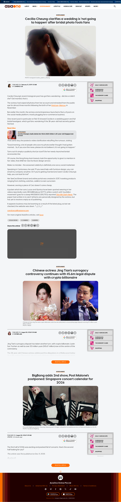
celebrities (35, 220)
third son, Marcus (58, 105)
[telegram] (65, 85)
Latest (27, 6)
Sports (87, 6)
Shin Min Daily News (64, 194)
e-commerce (24, 220)
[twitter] (62, 85)
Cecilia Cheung (13, 220)
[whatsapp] (68, 85)
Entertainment (45, 6)
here (41, 215)
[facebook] (59, 85)
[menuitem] (27, 6)
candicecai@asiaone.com (18, 210)
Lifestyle (57, 6)
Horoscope (68, 6)
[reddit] (71, 85)
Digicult (79, 6)
